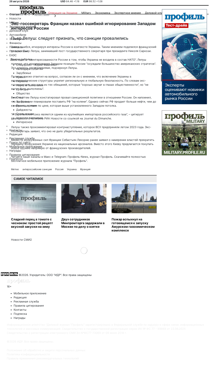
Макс (47, 156)
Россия (59, 169)
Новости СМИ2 (21, 239)
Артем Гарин (41, 14)
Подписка (20, 313)
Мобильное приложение (30, 293)
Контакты (20, 309)
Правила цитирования (29, 305)
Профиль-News (78, 156)
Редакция (20, 297)
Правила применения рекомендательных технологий (43, 358)
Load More (84, 250)
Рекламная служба (26, 301)
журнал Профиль (101, 156)
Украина (72, 169)
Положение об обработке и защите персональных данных (46, 350)
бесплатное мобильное (26, 160)
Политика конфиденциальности (28, 354)
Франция (85, 169)
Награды (19, 318)
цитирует (137, 114)
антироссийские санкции (37, 169)
